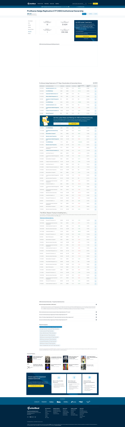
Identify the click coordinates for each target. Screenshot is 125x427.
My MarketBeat (65, 413)
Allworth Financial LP (50, 113)
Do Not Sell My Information (84, 412)
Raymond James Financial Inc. (51, 136)
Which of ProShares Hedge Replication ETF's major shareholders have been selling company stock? (56, 317)
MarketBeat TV (55, 412)
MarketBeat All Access (56, 409)
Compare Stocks (65, 411)
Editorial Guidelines (48, 411)
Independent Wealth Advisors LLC (52, 93)
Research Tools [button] (40, 3)
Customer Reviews (56, 413)
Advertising (81, 409)
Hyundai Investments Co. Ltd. (51, 88)
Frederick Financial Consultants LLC (52, 110)
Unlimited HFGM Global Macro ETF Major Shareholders (48, 341)
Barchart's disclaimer (58, 425)
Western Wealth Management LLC (52, 96)
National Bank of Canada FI (51, 133)
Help (48, 417)
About (46, 409)
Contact (46, 416)
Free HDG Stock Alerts (81, 6)
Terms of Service (82, 416)
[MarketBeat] (31, 3)
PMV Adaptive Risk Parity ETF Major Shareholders (47, 335)
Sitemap (81, 417)
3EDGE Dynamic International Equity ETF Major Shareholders (49, 337)
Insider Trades (73, 413)
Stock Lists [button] (52, 3)
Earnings (72, 412)
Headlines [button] (57, 3)
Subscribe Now (86, 36)
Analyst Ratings (73, 409)
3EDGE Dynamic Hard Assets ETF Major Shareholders (48, 339)
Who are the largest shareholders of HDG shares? (47, 304)
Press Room (47, 413)
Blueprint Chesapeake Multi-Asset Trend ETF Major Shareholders (50, 345)
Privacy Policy (82, 413)
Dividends (72, 411)
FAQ (45, 417)
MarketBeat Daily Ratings (57, 411)
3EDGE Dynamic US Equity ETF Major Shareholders (47, 343)
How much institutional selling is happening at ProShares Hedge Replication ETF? (53, 319)
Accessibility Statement (83, 411)
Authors (46, 412)
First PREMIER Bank (49, 90)
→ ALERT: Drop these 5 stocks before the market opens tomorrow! (50, 6)
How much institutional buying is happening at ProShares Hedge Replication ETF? (53, 314)
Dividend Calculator (66, 412)
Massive (50, 424)
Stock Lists (64, 409)
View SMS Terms (86, 38)
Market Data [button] (46, 3)
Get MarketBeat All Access (36, 385)
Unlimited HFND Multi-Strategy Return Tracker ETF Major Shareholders (50, 326)
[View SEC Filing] (95, 88)
